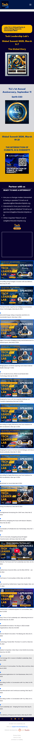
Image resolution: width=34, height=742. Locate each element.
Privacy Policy (17, 735)
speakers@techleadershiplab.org (16, 203)
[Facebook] (22, 719)
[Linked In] (11, 719)
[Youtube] (15, 719)
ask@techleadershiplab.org (14, 221)
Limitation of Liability (17, 739)
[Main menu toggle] (30, 5)
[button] (17, 29)
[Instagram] (19, 719)
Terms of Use (17, 737)
